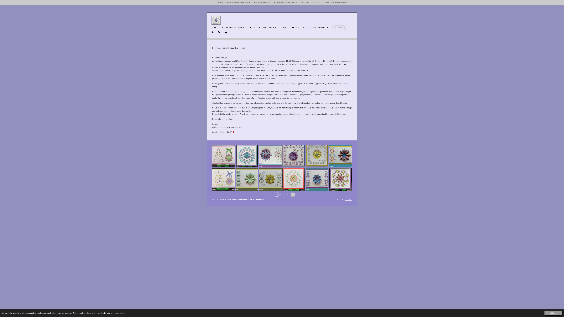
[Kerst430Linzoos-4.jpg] (223, 179)
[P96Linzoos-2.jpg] (246, 156)
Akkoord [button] (553, 313)
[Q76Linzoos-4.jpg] (293, 179)
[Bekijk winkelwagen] (226, 32)
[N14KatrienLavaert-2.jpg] (246, 179)
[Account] (213, 32)
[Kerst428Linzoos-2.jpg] (340, 179)
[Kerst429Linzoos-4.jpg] (223, 156)
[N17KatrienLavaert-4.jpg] (270, 179)
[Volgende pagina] (293, 195)
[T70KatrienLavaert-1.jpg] (317, 179)
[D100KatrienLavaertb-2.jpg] (293, 156)
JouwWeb (348, 200)
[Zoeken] (219, 32)
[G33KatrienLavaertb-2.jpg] (340, 156)
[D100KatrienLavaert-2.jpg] (317, 156)
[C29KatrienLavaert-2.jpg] (270, 156)
